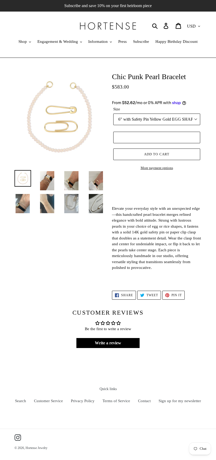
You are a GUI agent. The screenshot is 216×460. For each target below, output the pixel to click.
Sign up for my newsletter (180, 401)
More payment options (157, 168)
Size (116, 109)
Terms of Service (116, 401)
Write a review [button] (108, 343)
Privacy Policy (83, 401)
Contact (144, 401)
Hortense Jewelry (36, 448)
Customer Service (48, 401)
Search (20, 401)
